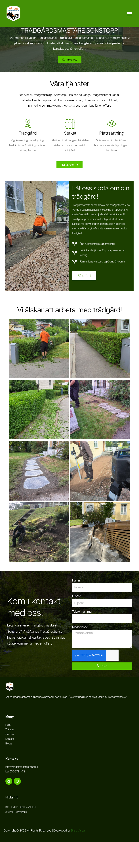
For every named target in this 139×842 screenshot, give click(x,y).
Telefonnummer (82, 611)
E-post (76, 596)
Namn (76, 580)
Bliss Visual (78, 830)
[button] (129, 14)
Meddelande (80, 627)
